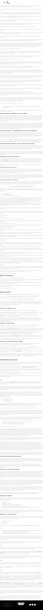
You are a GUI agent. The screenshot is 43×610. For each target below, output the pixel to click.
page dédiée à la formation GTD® (18, 583)
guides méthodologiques (13, 381)
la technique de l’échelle (26, 525)
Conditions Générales (21, 604)
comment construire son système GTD (34, 141)
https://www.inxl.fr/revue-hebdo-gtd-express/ (29, 367)
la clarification (5, 159)
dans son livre (41, 582)
